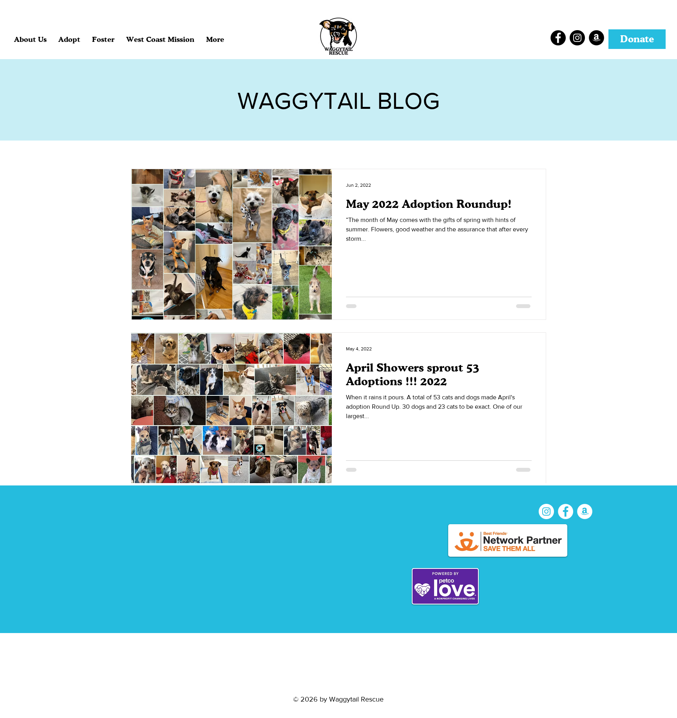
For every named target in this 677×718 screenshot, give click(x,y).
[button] (69, 39)
